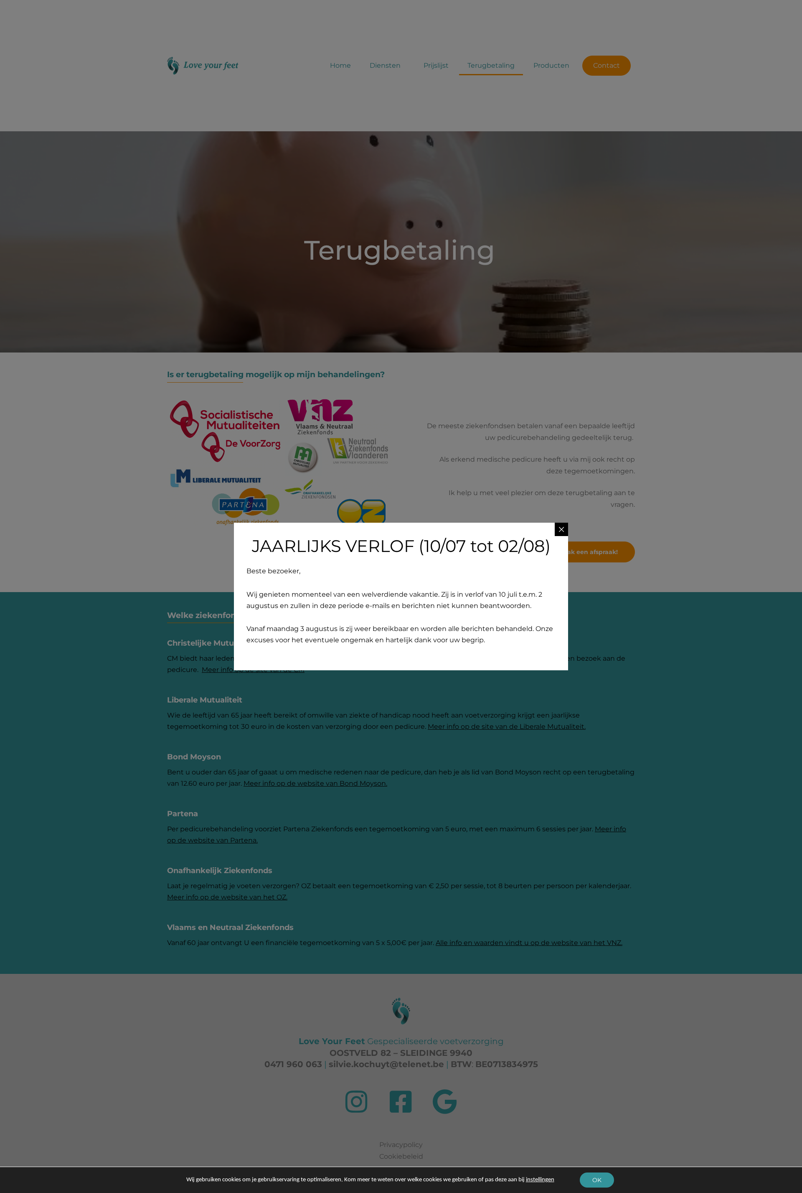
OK (597, 1180)
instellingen (540, 1180)
